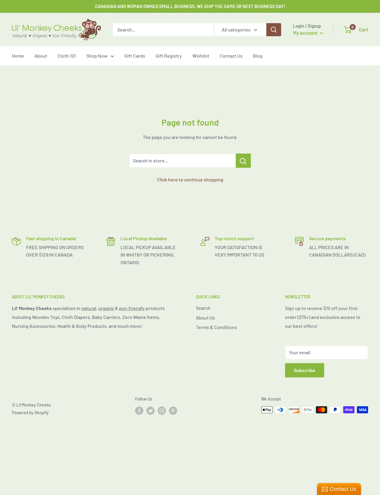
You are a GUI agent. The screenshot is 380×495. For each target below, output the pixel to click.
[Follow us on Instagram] (162, 410)
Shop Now (96, 55)
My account (306, 33)
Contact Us (231, 55)
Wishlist (200, 55)
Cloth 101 (67, 55)
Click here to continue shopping (190, 179)
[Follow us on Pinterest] (173, 410)
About (40, 55)
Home (18, 55)
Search (203, 308)
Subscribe (304, 370)
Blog (257, 55)
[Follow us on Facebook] (139, 410)
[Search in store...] (243, 161)
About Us (205, 317)
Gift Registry (169, 55)
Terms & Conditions (216, 327)
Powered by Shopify (30, 412)
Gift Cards (134, 55)
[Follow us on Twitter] (150, 410)
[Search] (273, 29)
